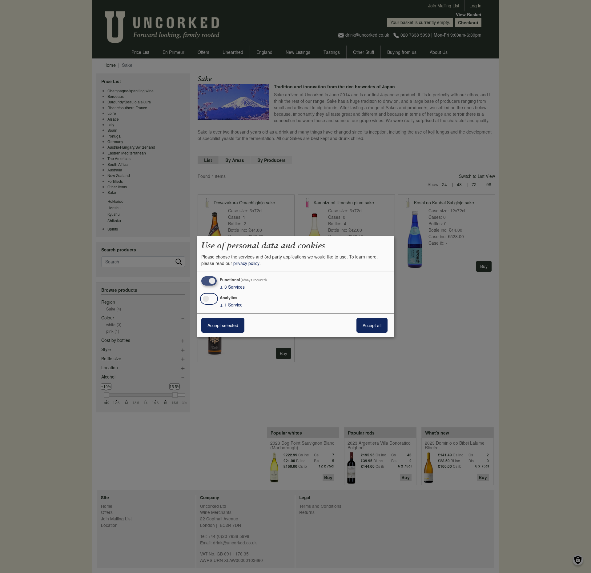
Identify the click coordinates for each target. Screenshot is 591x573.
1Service (231, 305)
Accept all (372, 325)
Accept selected (222, 325)
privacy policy (246, 263)
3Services (232, 287)
